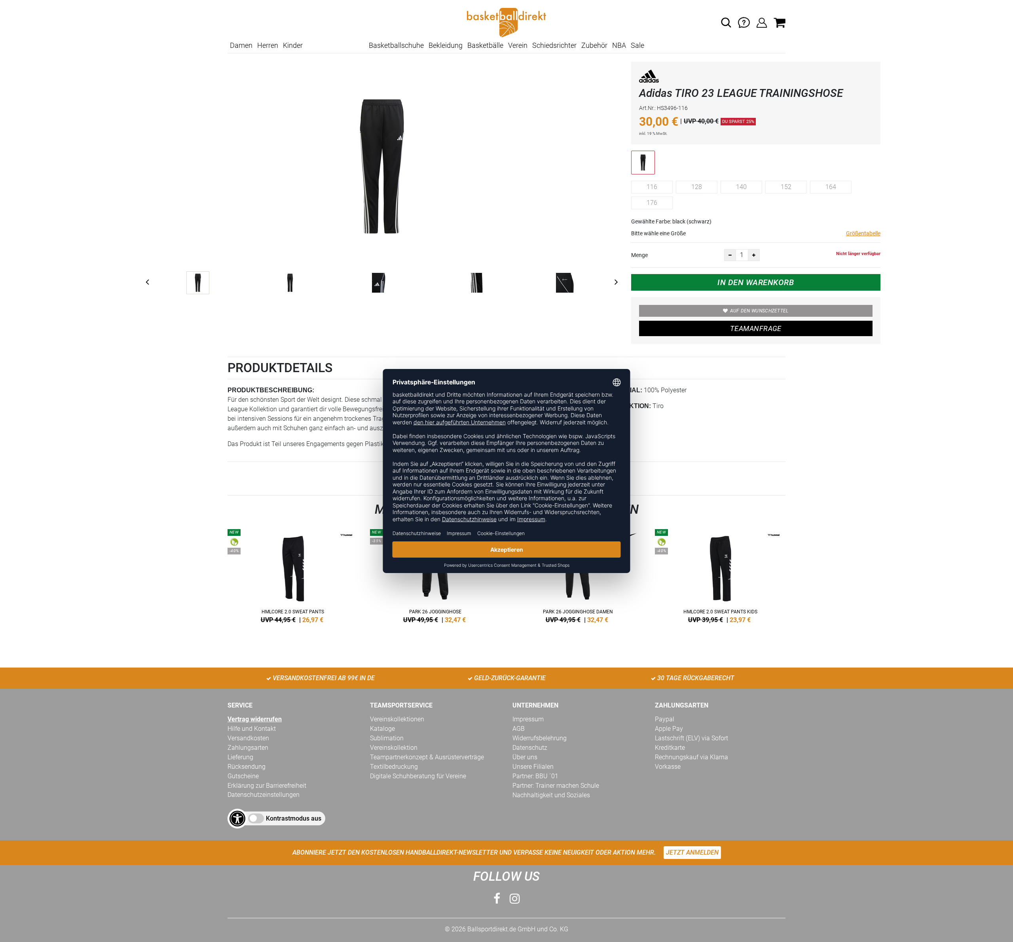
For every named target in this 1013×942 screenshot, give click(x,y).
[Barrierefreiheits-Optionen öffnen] (237, 819)
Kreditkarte (670, 747)
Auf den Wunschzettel (759, 311)
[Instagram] (515, 899)
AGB (518, 728)
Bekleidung (446, 45)
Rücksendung (247, 766)
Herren (267, 45)
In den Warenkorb (755, 282)
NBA (619, 45)
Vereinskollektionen (397, 719)
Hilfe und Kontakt (252, 728)
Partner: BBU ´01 (535, 776)
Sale (637, 45)
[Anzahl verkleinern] (730, 255)
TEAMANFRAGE (756, 328)
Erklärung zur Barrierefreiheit (267, 785)
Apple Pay (669, 728)
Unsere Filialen (533, 766)
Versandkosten (248, 738)
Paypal (664, 719)
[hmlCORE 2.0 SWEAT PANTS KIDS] (720, 574)
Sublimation (387, 738)
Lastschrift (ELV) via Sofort (691, 738)
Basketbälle (485, 45)
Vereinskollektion (393, 747)
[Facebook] (496, 899)
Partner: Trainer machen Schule (555, 785)
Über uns (524, 757)
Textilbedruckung (394, 766)
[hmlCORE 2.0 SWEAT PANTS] (293, 574)
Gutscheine (243, 776)
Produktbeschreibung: (271, 390)
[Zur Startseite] (506, 22)
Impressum (528, 719)
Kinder (293, 45)
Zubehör (594, 45)
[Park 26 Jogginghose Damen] (577, 574)
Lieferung (240, 757)
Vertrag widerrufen (255, 719)
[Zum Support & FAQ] (744, 22)
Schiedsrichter (554, 45)
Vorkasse (668, 766)
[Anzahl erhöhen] (754, 255)
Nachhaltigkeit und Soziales (551, 795)
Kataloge (382, 728)
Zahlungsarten (248, 747)
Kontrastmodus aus (293, 818)
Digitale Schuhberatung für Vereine (418, 776)
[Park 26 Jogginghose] (435, 574)
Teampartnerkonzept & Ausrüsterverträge (427, 757)
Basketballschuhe (396, 45)
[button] (726, 22)
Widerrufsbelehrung (539, 738)
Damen (241, 45)
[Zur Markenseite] (649, 77)
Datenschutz (529, 747)
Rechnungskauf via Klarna (691, 757)
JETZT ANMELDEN (692, 852)
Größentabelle (863, 233)
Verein (517, 45)
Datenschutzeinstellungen (264, 794)
